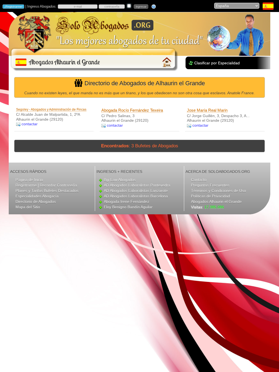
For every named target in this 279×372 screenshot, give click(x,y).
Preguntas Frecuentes (210, 185)
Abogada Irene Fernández (126, 201)
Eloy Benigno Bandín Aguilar (128, 207)
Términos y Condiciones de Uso (218, 190)
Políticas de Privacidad (210, 196)
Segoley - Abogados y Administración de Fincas (51, 109)
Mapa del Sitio (28, 207)
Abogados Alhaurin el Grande (216, 201)
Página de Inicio (29, 180)
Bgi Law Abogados (120, 180)
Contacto (199, 180)
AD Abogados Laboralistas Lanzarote (136, 190)
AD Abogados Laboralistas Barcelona (136, 196)
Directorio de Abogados (36, 201)
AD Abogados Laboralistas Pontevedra (137, 185)
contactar (30, 124)
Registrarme (26, 185)
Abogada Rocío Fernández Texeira (132, 110)
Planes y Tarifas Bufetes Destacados (47, 190)
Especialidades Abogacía (37, 196)
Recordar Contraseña (58, 185)
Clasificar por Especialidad (217, 63)
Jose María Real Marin (207, 110)
